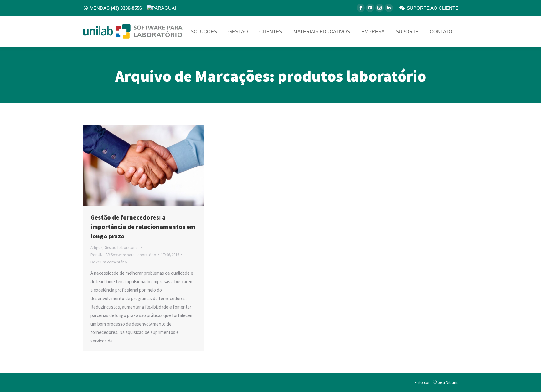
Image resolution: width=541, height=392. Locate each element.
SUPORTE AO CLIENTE (432, 8)
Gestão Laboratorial (122, 247)
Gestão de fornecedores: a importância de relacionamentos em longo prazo (143, 226)
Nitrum (451, 382)
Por (123, 254)
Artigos (96, 247)
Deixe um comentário (108, 262)
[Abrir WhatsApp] (525, 376)
